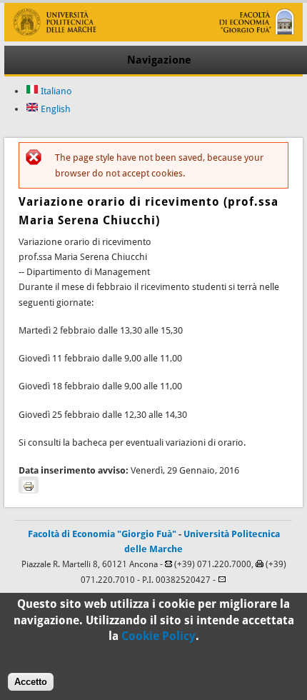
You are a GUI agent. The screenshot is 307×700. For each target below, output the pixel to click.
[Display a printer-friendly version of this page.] (29, 485)
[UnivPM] (153, 38)
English (55, 109)
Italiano (55, 91)
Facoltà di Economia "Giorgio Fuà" (102, 534)
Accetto (30, 681)
